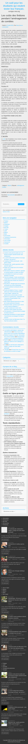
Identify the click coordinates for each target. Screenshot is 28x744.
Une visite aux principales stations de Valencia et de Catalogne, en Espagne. (14, 341)
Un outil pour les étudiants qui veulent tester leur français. (14, 5)
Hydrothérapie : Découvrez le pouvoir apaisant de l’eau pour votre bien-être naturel (17, 600)
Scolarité (6, 243)
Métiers (6, 232)
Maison (9, 185)
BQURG (6, 339)
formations (6, 413)
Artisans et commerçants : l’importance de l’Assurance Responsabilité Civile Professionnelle (14, 298)
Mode (5, 234)
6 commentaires (22, 559)
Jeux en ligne (7, 240)
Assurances (7, 242)
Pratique (6, 221)
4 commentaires (21, 533)
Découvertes (7, 235)
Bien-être (6, 227)
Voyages (6, 225)
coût (4, 139)
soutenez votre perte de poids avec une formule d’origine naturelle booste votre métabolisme (13, 254)
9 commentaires (22, 547)
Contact (6, 229)
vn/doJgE (6, 349)
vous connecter (11, 194)
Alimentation (7, 238)
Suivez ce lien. (6, 211)
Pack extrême (10, 376)
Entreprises (7, 224)
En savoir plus (5, 539)
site (5, 344)
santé (5, 230)
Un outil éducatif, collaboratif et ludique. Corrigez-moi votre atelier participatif (14, 346)
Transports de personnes (10, 237)
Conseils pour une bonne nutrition (16, 557)
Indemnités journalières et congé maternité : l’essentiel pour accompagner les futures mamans (14, 316)
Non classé (11, 527)
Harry (17, 25)
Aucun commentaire (12, 636)
